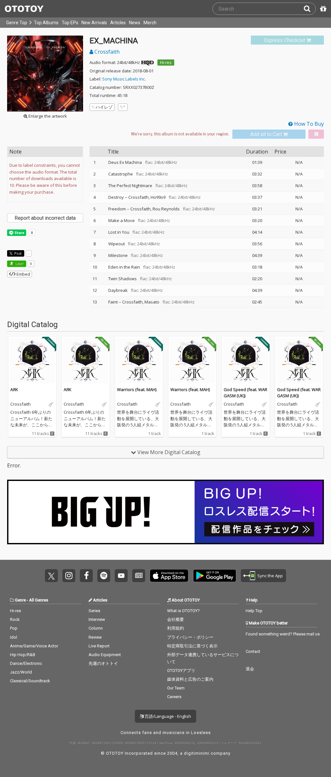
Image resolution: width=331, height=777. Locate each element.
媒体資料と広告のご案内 (190, 679)
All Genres (38, 600)
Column (96, 628)
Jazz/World (21, 672)
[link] (287, 40)
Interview (97, 619)
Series (94, 610)
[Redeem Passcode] (322, 8)
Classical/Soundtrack (30, 680)
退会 (250, 668)
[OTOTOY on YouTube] (121, 575)
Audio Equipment (105, 654)
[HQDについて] (147, 62)
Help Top (254, 610)
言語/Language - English (167, 716)
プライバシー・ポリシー (190, 637)
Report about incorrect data (45, 218)
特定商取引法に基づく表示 (192, 646)
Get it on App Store (169, 575)
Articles (118, 22)
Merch (150, 22)
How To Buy (308, 123)
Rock (15, 619)
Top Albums (46, 22)
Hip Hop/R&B (22, 654)
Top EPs (70, 22)
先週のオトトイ (103, 663)
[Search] (309, 9)
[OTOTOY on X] (51, 575)
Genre (20, 600)
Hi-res (166, 62)
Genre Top (16, 22)
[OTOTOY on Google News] (138, 575)
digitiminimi (196, 753)
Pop (13, 628)
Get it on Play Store (214, 575)
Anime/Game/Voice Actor (34, 646)
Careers (174, 696)
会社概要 (175, 619)
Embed (23, 274)
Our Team (176, 688)
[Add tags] (123, 107)
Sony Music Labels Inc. (124, 79)
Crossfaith (106, 51)
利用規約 (175, 628)
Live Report (99, 646)
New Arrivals (94, 22)
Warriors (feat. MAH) (136, 389)
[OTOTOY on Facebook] (86, 575)
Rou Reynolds (166, 209)
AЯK (14, 389)
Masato (151, 302)
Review (95, 637)
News (134, 22)
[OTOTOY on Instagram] (68, 575)
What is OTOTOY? (183, 610)
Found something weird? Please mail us (283, 634)
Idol (13, 637)
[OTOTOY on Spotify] (103, 575)
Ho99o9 (158, 197)
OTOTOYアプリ (181, 670)
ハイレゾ (104, 107)
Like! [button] (19, 263)
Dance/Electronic (26, 663)
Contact (253, 651)
